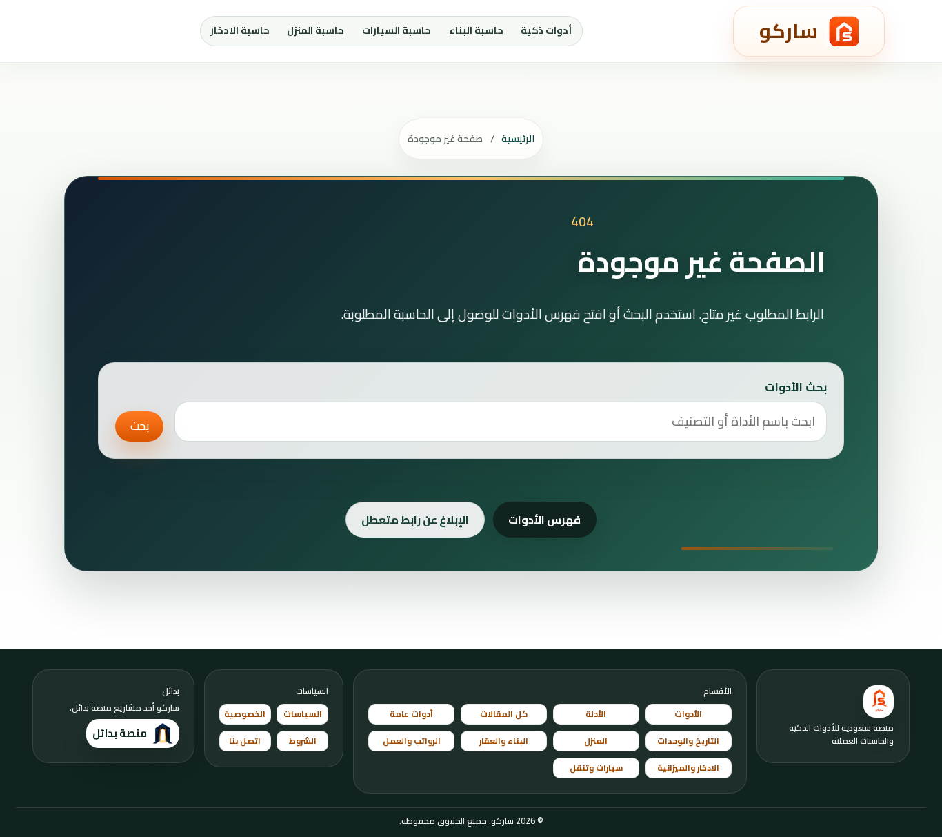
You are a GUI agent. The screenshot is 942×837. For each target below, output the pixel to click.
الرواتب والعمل (412, 741)
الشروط (303, 741)
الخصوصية (244, 714)
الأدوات (688, 714)
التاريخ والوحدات (688, 741)
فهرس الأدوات (544, 519)
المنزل (596, 741)
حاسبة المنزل (315, 30)
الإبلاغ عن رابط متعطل (415, 519)
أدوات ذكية (546, 30)
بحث (139, 425)
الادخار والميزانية (688, 768)
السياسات (302, 714)
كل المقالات (504, 714)
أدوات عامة (411, 714)
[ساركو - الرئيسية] (878, 701)
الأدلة (595, 714)
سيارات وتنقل (596, 768)
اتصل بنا (245, 741)
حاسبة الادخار (240, 30)
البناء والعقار (503, 741)
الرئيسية (517, 139)
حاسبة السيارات (396, 30)
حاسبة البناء (476, 30)
